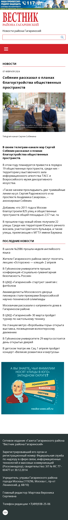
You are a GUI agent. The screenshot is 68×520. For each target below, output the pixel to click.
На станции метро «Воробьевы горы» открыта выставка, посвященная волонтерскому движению (33, 328)
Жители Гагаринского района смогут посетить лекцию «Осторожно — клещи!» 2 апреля (33, 260)
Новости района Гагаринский (21, 31)
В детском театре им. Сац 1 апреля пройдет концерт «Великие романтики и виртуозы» (31, 350)
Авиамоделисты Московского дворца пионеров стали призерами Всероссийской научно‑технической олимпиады (31, 295)
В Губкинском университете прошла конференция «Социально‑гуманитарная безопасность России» (29, 272)
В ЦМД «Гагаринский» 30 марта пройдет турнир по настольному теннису (29, 317)
